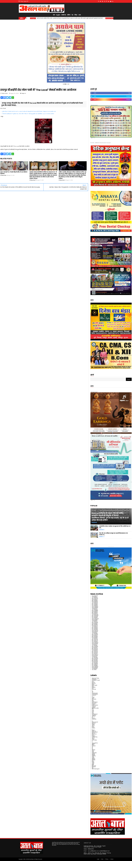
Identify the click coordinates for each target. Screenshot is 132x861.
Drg (92, 705)
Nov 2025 (95, 609)
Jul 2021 (94, 661)
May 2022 (95, 651)
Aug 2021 (95, 660)
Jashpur (93, 721)
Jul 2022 (94, 649)
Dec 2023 (95, 632)
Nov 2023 (95, 633)
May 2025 (95, 615)
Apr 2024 (95, 628)
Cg (92, 696)
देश (72, 15)
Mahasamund (95, 727)
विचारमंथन (94, 771)
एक (92, 751)
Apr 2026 (95, 604)
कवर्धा (93, 756)
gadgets (93, 712)
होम (54, 15)
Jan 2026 (95, 607)
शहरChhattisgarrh (95, 773)
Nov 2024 (95, 621)
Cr (92, 701)
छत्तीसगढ (93, 763)
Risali (93, 740)
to (92, 745)
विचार (93, 769)
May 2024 (95, 627)
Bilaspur (94, 692)
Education (94, 708)
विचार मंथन (94, 770)
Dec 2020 (95, 668)
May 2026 (95, 603)
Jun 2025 (95, 614)
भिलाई (93, 766)
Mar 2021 (95, 665)
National (94, 728)
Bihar (93, 691)
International (94, 719)
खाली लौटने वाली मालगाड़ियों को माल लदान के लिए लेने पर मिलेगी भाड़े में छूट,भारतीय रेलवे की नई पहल (44, 18)
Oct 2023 (95, 634)
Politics (93, 733)
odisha (93, 730)
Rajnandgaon (95, 737)
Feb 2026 (95, 606)
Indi (93, 717)
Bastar (93, 687)
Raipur (93, 735)
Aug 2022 (95, 648)
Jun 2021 (95, 662)
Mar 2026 (95, 605)
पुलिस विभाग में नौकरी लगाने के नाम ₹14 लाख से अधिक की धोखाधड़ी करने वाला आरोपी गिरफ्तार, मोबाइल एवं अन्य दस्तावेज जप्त (29, 116)
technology (94, 745)
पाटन (93, 765)
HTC (93, 714)
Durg (93, 706)
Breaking (94, 694)
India (93, 718)
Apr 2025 (95, 616)
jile (92, 722)
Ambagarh (94, 684)
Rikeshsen (94, 739)
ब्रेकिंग (68, 15)
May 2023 (95, 639)
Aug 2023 (95, 636)
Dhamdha (94, 704)
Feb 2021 (95, 666)
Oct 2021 (95, 658)
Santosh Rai (94, 742)
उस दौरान (93, 750)
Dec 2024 (95, 620)
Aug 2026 (95, 600)
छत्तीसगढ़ (93, 764)
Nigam (93, 729)
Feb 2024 (95, 630)
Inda (93, 715)
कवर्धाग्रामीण (94, 757)
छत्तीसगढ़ (63, 15)
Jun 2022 (95, 650)
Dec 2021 (95, 656)
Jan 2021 (95, 667)
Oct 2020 (95, 670)
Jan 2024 (95, 631)
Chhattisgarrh (95, 699)
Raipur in (23, 98)
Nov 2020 (95, 669)
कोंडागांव (93, 759)
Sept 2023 (95, 635)
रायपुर (93, 768)
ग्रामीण (93, 762)
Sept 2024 (95, 623)
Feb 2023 (95, 642)
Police (93, 732)
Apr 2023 (95, 640)
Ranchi (93, 738)
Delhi (93, 703)
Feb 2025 (95, 618)
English (58, 15)
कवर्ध (93, 755)
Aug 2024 (95, 624)
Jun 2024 (95, 626)
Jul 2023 (94, 637)
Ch (92, 697)
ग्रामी (93, 761)
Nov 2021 (95, 657)
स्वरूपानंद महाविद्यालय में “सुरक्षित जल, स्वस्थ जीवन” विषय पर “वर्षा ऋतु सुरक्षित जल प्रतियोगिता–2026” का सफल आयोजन (28, 118)
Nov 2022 (95, 645)
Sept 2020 (95, 671)
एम (92, 752)
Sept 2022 (95, 647)
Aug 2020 (95, 672)
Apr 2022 (95, 652)
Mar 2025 (95, 617)
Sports (93, 743)
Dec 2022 (95, 644)
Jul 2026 (94, 601)
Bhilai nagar (94, 690)
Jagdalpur (94, 720)
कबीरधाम (93, 754)
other (93, 731)
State (93, 744)
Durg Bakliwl (94, 707)
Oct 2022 (95, 646)
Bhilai (93, 689)
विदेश (75, 15)
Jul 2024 (94, 625)
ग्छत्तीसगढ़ (93, 760)
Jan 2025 (95, 619)
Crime (93, 702)
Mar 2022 (95, 653)
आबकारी (93, 748)
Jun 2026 (95, 602)
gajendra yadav (95, 713)
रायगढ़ (93, 767)
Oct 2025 (95, 610)
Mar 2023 (95, 641)
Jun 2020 (94, 674)
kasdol (93, 723)
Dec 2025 (95, 608)
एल (92, 753)
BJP (93, 693)
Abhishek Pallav (95, 683)
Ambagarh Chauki (96, 685)
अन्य (80, 15)
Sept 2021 (95, 659)
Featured (94, 711)
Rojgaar (93, 741)
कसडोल (93, 758)
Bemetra (94, 688)
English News (95, 710)
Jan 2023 (95, 643)
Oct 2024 (95, 622)
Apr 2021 (95, 664)
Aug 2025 (95, 612)
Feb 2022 (95, 654)
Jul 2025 (94, 613)
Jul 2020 (94, 673)
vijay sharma (95, 747)
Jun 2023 (95, 638)
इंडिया (93, 749)
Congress (94, 700)
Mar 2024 (95, 629)
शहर (92, 772)
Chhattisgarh (95, 698)
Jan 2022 (95, 655)
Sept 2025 (95, 611)
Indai (93, 716)
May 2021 (95, 663)
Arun (93, 686)
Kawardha (68, 18)
